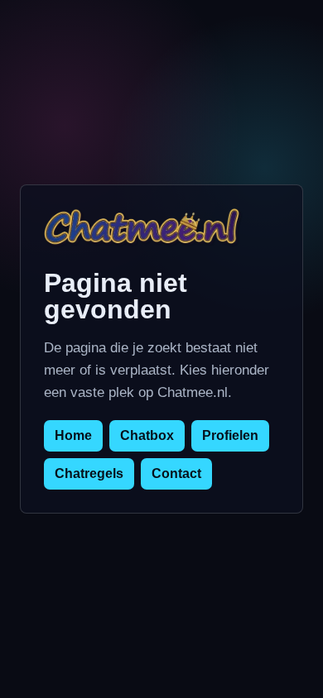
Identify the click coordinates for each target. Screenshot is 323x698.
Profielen (230, 435)
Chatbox (147, 435)
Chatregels (89, 473)
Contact (176, 473)
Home (73, 435)
